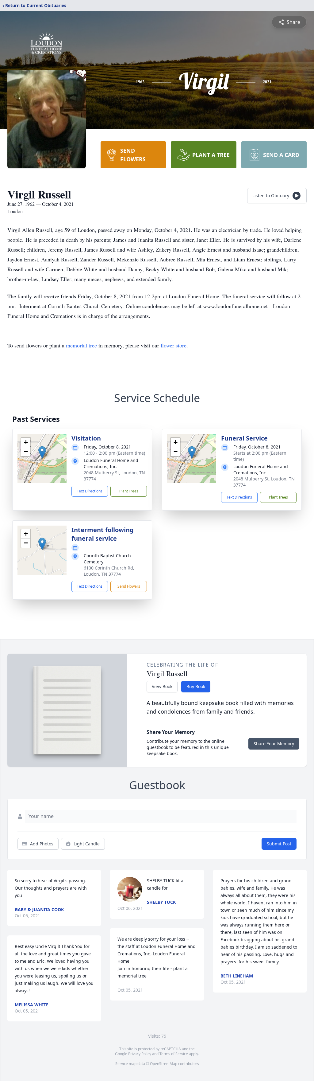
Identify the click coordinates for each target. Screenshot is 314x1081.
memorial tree (81, 345)
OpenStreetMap (163, 1063)
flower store (173, 345)
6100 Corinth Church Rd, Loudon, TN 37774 (109, 571)
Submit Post (279, 844)
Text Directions (89, 491)
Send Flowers (128, 586)
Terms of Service (173, 1053)
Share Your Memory (274, 743)
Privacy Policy (139, 1053)
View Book (162, 686)
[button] (42, 452)
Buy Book (195, 686)
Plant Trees (128, 491)
